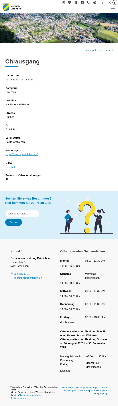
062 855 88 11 (22, 273)
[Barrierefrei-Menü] (114, 2)
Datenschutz (68, 387)
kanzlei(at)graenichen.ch (28, 277)
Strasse (10, 113)
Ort (8, 125)
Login (102, 2)
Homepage (12, 150)
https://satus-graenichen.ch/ (22, 154)
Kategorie (11, 88)
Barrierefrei (83, 390)
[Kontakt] (82, 2)
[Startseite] (63, 2)
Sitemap (104, 393)
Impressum (95, 390)
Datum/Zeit (12, 75)
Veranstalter (13, 138)
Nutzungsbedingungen (87, 387)
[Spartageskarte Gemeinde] (69, 2)
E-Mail (9, 162)
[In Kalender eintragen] (7, 179)
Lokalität (11, 100)
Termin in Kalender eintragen (23, 175)
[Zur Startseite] (12, 9)
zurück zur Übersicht (101, 50)
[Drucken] (94, 2)
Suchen (13, 222)
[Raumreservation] (75, 2)
